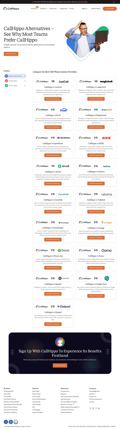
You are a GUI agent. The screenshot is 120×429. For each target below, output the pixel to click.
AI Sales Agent (13, 81)
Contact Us (92, 396)
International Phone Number (13, 404)
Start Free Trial (11, 54)
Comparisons (65, 391)
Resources (64, 388)
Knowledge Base (94, 391)
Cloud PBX (7, 394)
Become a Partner (67, 404)
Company (92, 388)
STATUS (70, 426)
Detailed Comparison (53, 99)
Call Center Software (10, 412)
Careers (91, 402)
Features (35, 388)
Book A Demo (95, 8)
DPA (74, 426)
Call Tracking (36, 404)
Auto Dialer (35, 391)
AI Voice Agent (13, 85)
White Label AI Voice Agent (69, 407)
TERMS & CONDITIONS (103, 426)
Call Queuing (36, 402)
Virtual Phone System (10, 407)
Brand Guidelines (66, 412)
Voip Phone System (10, 399)
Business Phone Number (11, 402)
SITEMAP (113, 426)
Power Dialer (36, 394)
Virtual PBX (7, 396)
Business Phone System (15, 76)
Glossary (63, 394)
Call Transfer (36, 396)
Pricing (71, 8)
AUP (77, 426)
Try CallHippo (110, 8)
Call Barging (36, 410)
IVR (33, 407)
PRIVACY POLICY (91, 426)
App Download (65, 399)
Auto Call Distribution (39, 399)
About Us (92, 394)
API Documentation (95, 399)
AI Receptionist (9, 391)
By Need (7, 388)
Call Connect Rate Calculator (70, 396)
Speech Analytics (37, 412)
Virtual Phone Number (11, 410)
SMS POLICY (82, 426)
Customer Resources (67, 410)
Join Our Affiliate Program (69, 402)
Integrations (64, 8)
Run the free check (81, 2)
